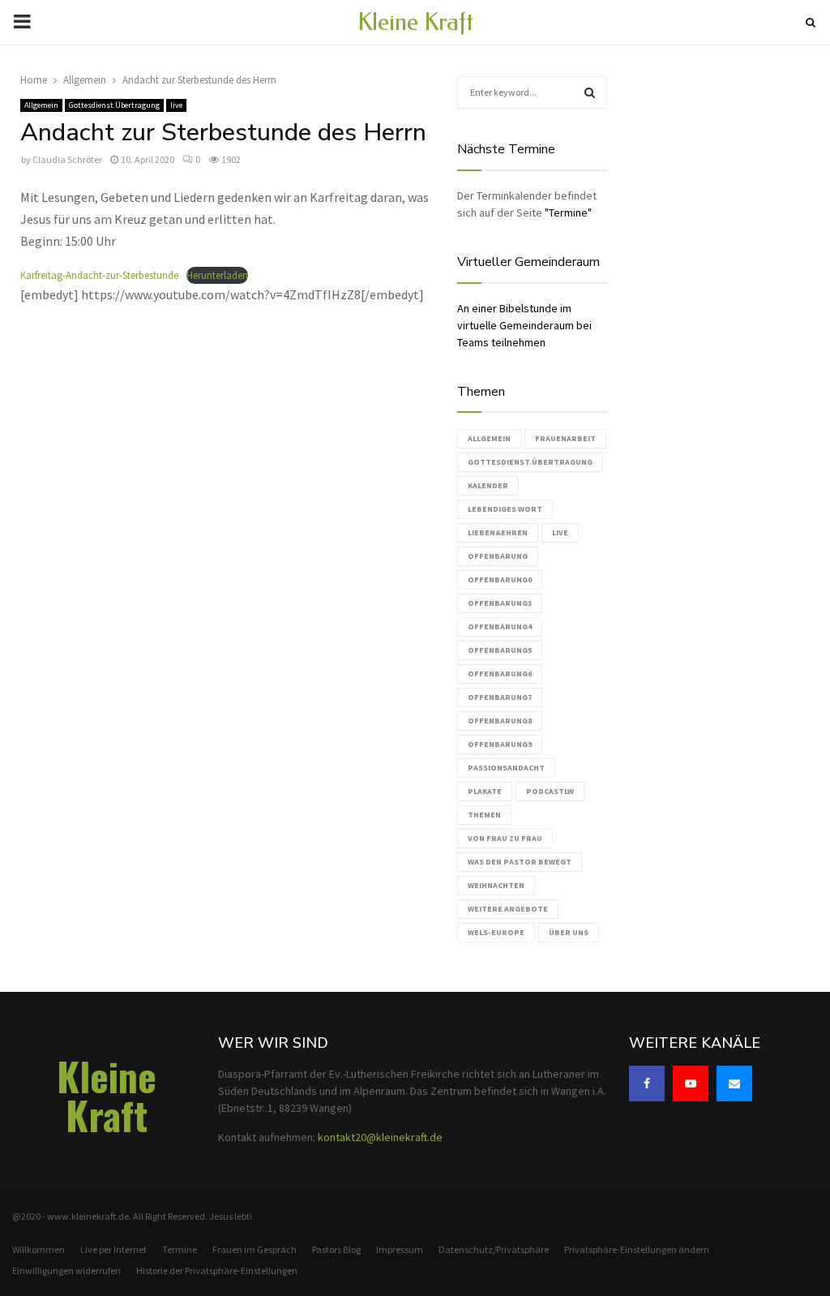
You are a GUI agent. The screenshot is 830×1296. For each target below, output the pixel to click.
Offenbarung (498, 556)
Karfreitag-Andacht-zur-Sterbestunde (99, 274)
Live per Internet (113, 1249)
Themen (484, 814)
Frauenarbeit (565, 438)
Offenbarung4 (500, 626)
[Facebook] (647, 1083)
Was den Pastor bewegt (519, 861)
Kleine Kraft (415, 21)
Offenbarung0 (500, 579)
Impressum (399, 1249)
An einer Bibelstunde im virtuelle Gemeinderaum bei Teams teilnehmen (524, 325)
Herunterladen (217, 274)
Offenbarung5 (500, 650)
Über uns (568, 932)
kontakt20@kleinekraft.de (380, 1137)
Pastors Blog (336, 1249)
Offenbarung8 (500, 720)
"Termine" (568, 212)
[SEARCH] (589, 92)
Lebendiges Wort (505, 509)
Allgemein (41, 105)
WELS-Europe (496, 932)
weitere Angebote (508, 908)
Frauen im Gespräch (254, 1249)
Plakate (485, 791)
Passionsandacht (506, 767)
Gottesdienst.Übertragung (114, 105)
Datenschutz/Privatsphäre (494, 1249)
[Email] (734, 1083)
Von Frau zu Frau (505, 838)
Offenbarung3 (500, 603)
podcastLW (550, 791)
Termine (179, 1249)
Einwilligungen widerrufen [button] (66, 1270)
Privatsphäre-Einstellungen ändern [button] (636, 1249)
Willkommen (38, 1249)
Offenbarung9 (500, 744)
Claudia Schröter (67, 159)
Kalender (488, 485)
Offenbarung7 (500, 697)
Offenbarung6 (500, 673)
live (176, 105)
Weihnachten (496, 885)
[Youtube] (690, 1083)
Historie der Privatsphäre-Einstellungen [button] (216, 1270)
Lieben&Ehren (498, 532)
